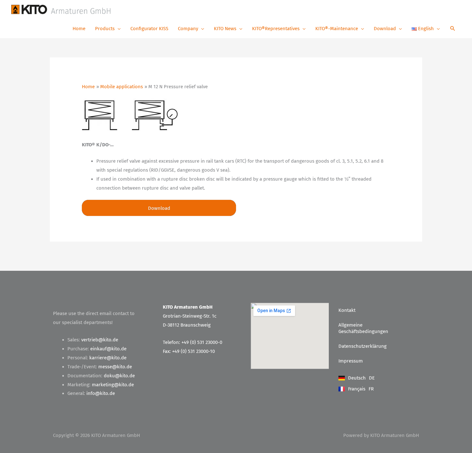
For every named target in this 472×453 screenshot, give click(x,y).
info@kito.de (100, 393)
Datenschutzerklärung (362, 346)
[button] (453, 29)
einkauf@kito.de (108, 349)
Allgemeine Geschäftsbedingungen (363, 328)
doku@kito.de (119, 376)
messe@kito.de (115, 367)
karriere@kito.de (108, 358)
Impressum (350, 361)
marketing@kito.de (113, 385)
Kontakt (346, 310)
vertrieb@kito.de (99, 340)
